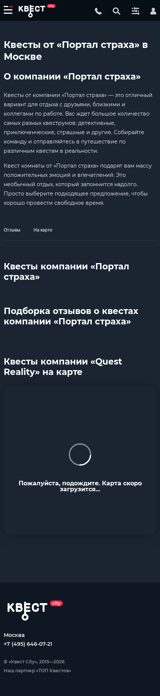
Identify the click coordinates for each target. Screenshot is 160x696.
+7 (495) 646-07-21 (28, 644)
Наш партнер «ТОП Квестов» (37, 670)
